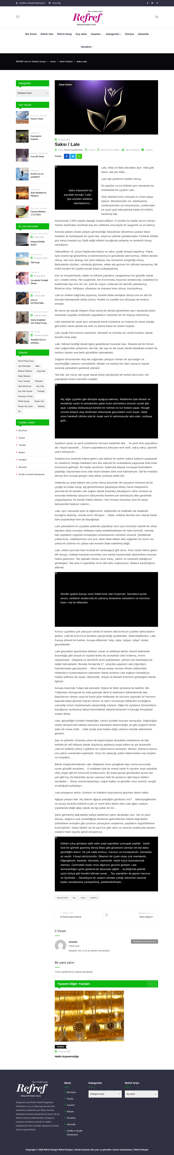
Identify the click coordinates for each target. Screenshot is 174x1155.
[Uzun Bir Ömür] (22, 155)
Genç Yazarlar (24, 381)
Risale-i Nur (36, 255)
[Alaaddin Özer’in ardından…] (22, 337)
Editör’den (47, 34)
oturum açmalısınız (84, 972)
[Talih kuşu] (22, 258)
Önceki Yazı (68, 913)
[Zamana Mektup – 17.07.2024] (22, 211)
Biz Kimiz (22, 430)
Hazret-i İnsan (37, 119)
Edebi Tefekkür (24, 376)
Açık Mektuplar (24, 366)
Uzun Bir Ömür (37, 156)
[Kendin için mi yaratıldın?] (22, 174)
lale (74, 898)
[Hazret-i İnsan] (22, 117)
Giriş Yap (56, 3)
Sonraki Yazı (144, 913)
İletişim (129, 34)
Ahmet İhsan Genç (26, 361)
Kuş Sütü (81, 34)
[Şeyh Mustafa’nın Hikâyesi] (22, 193)
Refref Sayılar (24, 401)
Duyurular (41, 371)
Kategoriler (112, 34)
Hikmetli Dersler (24, 386)
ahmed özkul (62, 898)
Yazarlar (95, 34)
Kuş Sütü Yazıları (39, 116)
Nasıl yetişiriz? (146, 917)
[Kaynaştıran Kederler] (22, 136)
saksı (83, 898)
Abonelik (143, 34)
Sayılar (21, 438)
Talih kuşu (35, 262)
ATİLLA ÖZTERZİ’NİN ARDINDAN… (37, 303)
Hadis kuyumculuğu (67, 1056)
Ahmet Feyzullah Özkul (73, 150)
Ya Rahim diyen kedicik (70, 917)
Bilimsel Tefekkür (39, 153)
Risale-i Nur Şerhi (39, 234)
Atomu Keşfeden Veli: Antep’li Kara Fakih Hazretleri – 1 (39, 323)
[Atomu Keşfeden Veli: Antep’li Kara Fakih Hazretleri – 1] (22, 317)
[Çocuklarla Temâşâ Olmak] (22, 278)
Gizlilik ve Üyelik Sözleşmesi (32, 3)
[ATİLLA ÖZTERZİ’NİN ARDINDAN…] (22, 298)
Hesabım (86, 46)
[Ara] (157, 17)
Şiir (19, 411)
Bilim (38, 366)
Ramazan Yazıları (25, 396)
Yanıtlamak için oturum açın (144, 941)
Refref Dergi (64, 34)
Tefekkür (35, 133)
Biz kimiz (31, 34)
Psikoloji (35, 272)
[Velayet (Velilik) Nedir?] (22, 239)
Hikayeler (35, 190)
